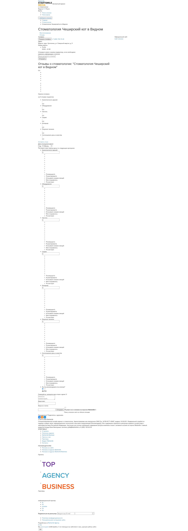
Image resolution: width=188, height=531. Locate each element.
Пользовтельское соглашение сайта (53, 520)
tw (42, 510)
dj (42, 502)
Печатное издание (48, 433)
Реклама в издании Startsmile (51, 450)
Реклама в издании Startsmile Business (54, 452)
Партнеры (45, 439)
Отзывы (42, 35)
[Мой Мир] (45, 417)
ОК (40, 529)
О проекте (45, 431)
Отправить (42, 59)
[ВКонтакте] (39, 417)
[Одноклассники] (42, 417)
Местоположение (45, 33)
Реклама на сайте (48, 448)
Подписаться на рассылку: (47, 513)
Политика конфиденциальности (52, 518)
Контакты (45, 443)
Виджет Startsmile (47, 441)
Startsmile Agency (53, 523)
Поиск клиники (46, 13)
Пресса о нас (46, 437)
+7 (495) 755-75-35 (58, 39)
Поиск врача (46, 15)
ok (43, 508)
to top (40, 525)
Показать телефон (45, 39)
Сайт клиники (119, 39)
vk (42, 504)
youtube (44, 506)
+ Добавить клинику (45, 18)
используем (44, 527)
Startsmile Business (48, 435)
